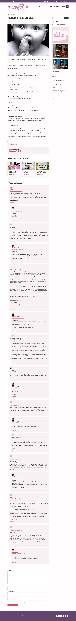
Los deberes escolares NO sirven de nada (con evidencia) (60, 75)
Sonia (11, 497)
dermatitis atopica (11, 144)
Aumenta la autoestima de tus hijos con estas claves (60, 96)
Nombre (9, 586)
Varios (8, 141)
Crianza (48, 1)
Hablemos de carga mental (25, 172)
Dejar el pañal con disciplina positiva (12, 172)
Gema (11, 528)
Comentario (10, 570)
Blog (42, 6)
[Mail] (15, 1)
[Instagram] (12, 1)
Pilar (11, 189)
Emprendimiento (66, 1)
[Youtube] (14, 1)
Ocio (56, 1)
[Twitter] (10, 1)
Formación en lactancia (59, 6)
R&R (11, 268)
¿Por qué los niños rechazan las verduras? (42, 172)
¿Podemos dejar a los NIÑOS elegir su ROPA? (59, 85)
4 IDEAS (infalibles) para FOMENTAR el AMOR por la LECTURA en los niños (59, 91)
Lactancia (52, 1)
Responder (12, 202)
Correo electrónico (11, 591)
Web (8, 596)
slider (16, 144)
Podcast (51, 6)
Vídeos (45, 1)
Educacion (60, 1)
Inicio (38, 6)
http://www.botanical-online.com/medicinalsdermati (20, 194)
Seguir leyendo (11, 174)
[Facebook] (8, 1)
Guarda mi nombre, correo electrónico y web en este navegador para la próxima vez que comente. (28, 602)
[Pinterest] (17, 1)
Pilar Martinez (15, 209)
